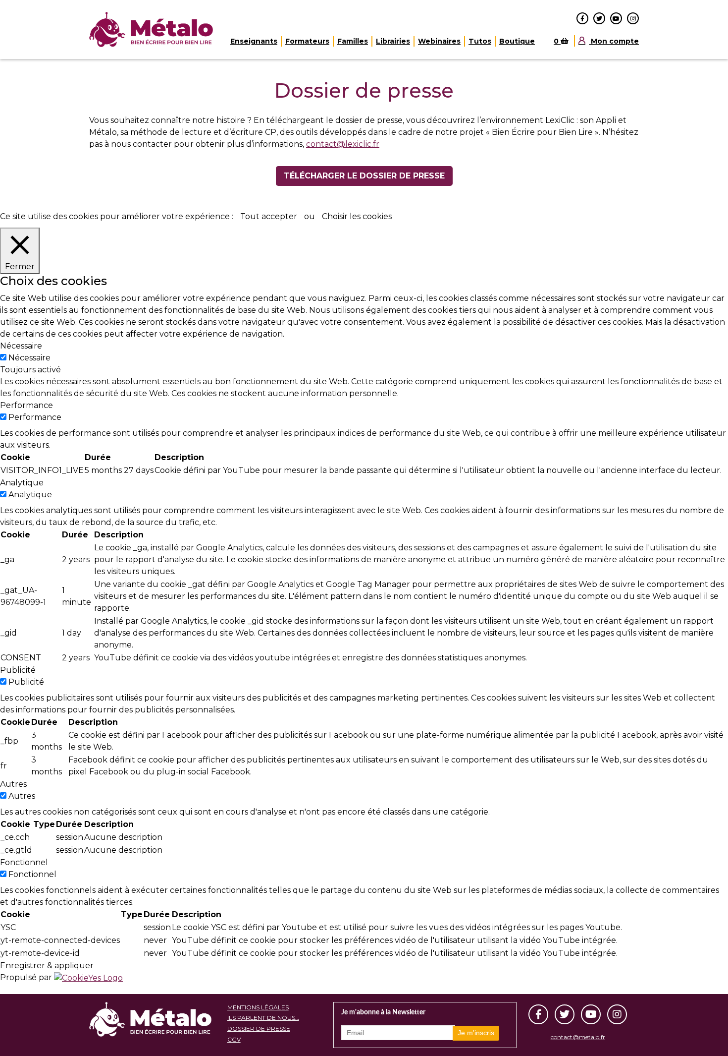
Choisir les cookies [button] (357, 216)
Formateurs (307, 41)
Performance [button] (26, 405)
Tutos (479, 41)
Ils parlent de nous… (263, 1017)
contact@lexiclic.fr (342, 144)
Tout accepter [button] (268, 216)
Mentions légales (258, 1007)
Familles (352, 41)
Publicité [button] (18, 670)
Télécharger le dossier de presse (364, 175)
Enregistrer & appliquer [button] (47, 965)
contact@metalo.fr (578, 1037)
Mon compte (614, 41)
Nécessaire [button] (21, 346)
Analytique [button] (22, 482)
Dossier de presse (258, 1028)
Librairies (393, 41)
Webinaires (439, 41)
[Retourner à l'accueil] (150, 1019)
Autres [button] (13, 784)
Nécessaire (29, 357)
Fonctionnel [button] (24, 862)
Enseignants (253, 41)
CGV (234, 1039)
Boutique (517, 41)
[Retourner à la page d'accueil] (152, 29)
